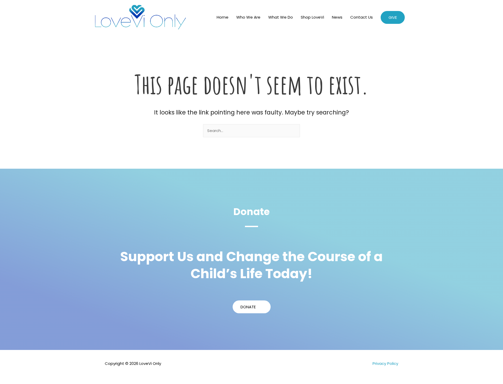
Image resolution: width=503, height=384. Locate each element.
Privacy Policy (385, 363)
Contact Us (361, 17)
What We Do (280, 17)
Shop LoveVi (312, 17)
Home (222, 17)
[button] (393, 17)
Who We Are (248, 17)
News (337, 17)
